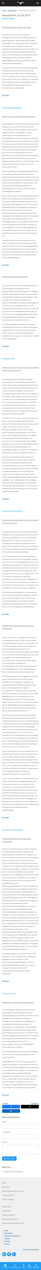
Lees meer (5, 95)
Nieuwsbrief (12, 10)
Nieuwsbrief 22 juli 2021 (27, 10)
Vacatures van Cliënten (12, 1236)
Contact (7, 1244)
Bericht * (5, 1142)
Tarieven (7, 1238)
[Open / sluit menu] (37, 3)
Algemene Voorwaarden (31, 1249)
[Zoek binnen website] (3, 3)
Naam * (4, 1122)
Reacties (7, 1241)
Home (4, 10)
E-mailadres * (6, 1132)
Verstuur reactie (9, 1158)
